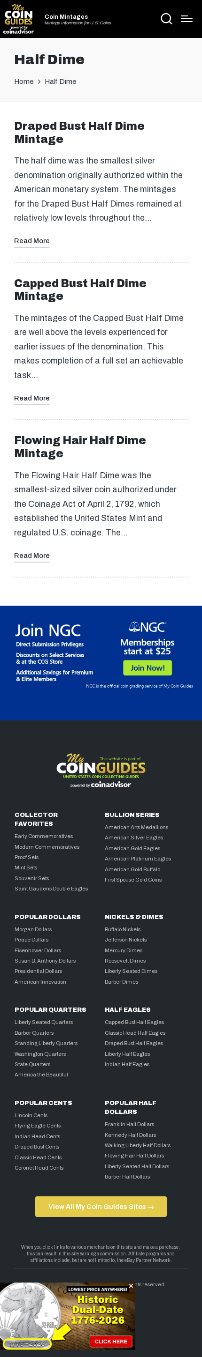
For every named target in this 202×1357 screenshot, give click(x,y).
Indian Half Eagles (127, 1064)
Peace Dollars (31, 939)
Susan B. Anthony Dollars (45, 961)
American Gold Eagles (132, 848)
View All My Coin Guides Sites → (101, 1206)
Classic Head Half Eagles (135, 1033)
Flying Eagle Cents (38, 1125)
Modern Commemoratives (47, 847)
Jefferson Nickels (126, 939)
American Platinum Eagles (138, 858)
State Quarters (32, 1064)
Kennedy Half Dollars (130, 1135)
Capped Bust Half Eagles (134, 1022)
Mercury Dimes (123, 950)
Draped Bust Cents (37, 1146)
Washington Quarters (40, 1054)
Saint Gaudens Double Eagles (51, 888)
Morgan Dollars (33, 929)
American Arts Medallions (136, 827)
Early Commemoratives (44, 836)
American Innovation (40, 982)
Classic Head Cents (38, 1157)
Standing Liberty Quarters (46, 1043)
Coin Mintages (66, 17)
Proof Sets (27, 857)
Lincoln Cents (31, 1115)
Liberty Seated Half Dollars (137, 1166)
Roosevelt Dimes (125, 961)
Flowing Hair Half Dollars (134, 1155)
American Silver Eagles (134, 837)
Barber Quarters (34, 1033)
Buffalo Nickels (122, 929)
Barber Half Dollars (127, 1176)
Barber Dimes (121, 982)
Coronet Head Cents (39, 1168)
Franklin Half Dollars (129, 1124)
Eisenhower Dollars (38, 950)
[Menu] (187, 18)
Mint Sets (26, 867)
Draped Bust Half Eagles (134, 1043)
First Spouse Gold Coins (133, 879)
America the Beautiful (41, 1074)
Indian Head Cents (37, 1136)
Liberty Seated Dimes (131, 971)
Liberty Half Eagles (127, 1054)
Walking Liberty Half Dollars (138, 1145)
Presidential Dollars (38, 971)
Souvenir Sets (32, 878)
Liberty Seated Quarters (44, 1022)
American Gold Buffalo (132, 869)
